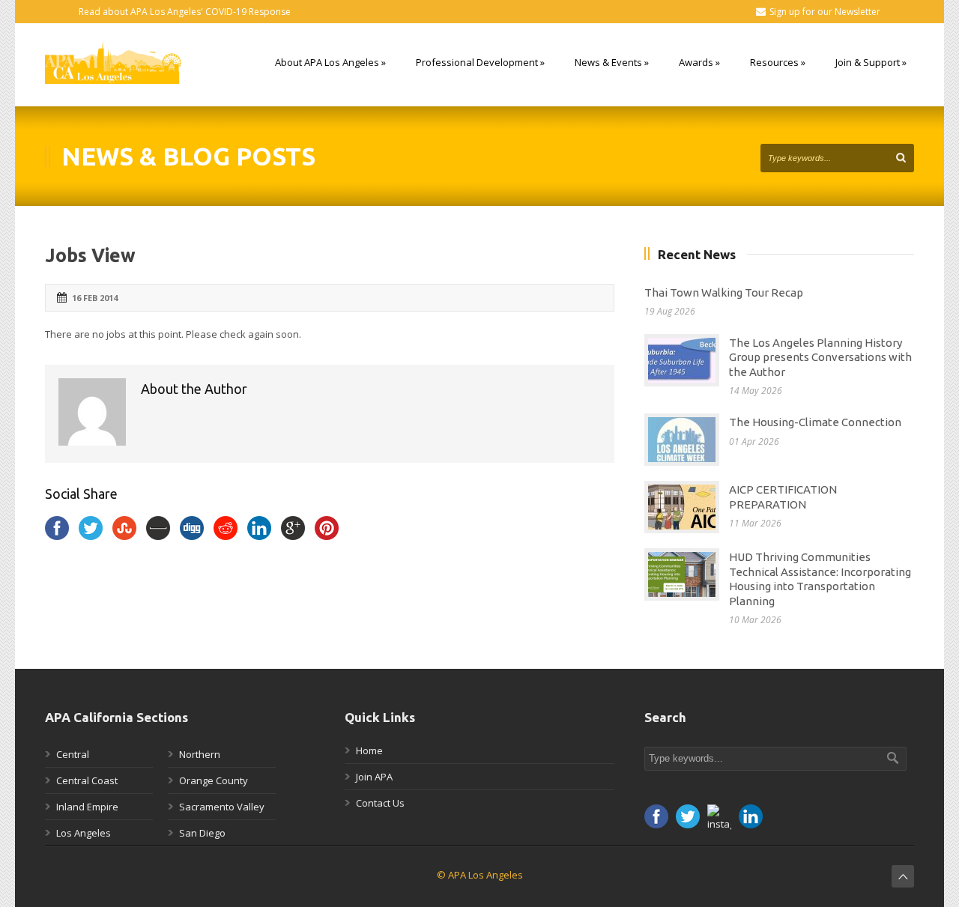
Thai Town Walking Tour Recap (723, 292)
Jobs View (90, 255)
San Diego (202, 833)
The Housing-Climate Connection (815, 422)
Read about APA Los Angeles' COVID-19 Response (185, 11)
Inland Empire (87, 806)
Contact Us (380, 803)
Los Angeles (83, 833)
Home (369, 750)
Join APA (374, 776)
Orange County (213, 780)
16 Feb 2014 (95, 297)
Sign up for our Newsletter (824, 11)
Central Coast (87, 780)
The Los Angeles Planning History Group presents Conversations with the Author (820, 357)
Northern (199, 754)
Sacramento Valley (221, 806)
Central (72, 754)
